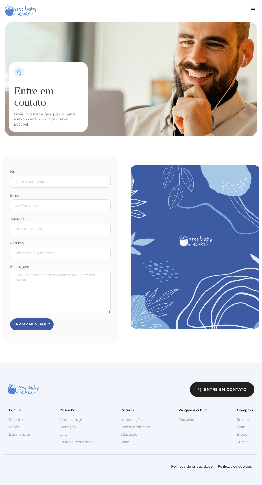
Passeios (186, 419)
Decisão (16, 419)
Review (243, 419)
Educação (129, 434)
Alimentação (131, 419)
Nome (15, 171)
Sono (125, 441)
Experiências (20, 434)
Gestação (67, 427)
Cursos (242, 441)
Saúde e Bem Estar (75, 441)
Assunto (17, 243)
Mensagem (19, 266)
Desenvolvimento (135, 427)
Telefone (17, 219)
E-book (243, 434)
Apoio (14, 427)
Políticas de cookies (235, 466)
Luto (63, 434)
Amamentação (72, 419)
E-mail (15, 195)
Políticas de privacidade (192, 466)
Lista (241, 427)
